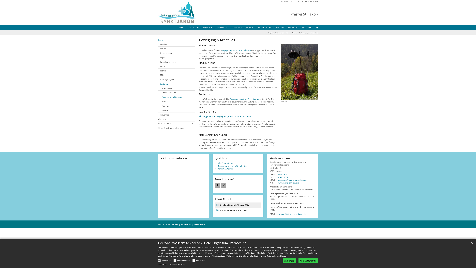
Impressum (162, 264)
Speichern (289, 260)
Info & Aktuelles (224, 199)
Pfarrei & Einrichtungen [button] (270, 27)
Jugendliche (165, 57)
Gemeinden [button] (292, 27)
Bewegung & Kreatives (217, 40)
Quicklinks (221, 158)
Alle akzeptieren (308, 260)
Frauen (163, 48)
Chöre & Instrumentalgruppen (171, 128)
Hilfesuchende (166, 53)
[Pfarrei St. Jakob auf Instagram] (223, 185)
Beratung (166, 106)
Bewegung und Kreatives (309, 33)
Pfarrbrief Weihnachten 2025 (233, 210)
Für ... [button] (160, 40)
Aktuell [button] (193, 27)
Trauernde (164, 115)
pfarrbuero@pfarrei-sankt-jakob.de (291, 214)
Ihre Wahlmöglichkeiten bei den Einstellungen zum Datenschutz (202, 243)
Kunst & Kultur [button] (164, 123)
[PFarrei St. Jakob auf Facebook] (217, 185)
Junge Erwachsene (168, 62)
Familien (163, 44)
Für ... (288, 33)
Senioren (295, 33)
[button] (315, 28)
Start (181, 27)
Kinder (163, 66)
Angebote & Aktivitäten (276, 33)
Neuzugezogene (167, 79)
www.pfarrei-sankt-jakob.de (289, 183)
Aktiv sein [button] (162, 119)
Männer (163, 75)
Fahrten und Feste (169, 92)
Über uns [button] (306, 27)
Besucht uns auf (224, 179)
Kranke (163, 70)
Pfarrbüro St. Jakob (280, 158)
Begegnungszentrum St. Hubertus (236, 50)
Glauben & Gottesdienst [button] (214, 27)
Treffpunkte (167, 88)
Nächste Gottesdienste (174, 158)
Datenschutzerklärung (277, 256)
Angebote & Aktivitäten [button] (242, 27)
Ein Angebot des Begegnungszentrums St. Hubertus (226, 116)
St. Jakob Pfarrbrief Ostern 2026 (234, 205)
